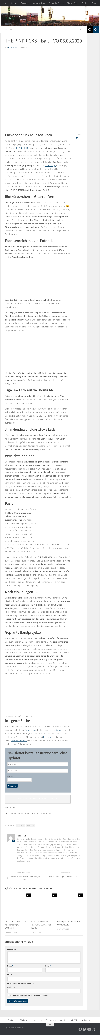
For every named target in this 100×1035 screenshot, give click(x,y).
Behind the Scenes (56, 3)
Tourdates (25, 3)
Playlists (85, 3)
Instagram (47, 737)
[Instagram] (93, 1029)
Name (10, 966)
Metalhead (12, 47)
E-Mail (10, 776)
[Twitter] (84, 1029)
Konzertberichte (38, 3)
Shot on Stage (73, 3)
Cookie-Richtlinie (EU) (68, 1020)
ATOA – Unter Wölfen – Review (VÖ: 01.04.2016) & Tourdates (41, 924)
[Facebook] (80, 1029)
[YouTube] (89, 1029)
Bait (18, 825)
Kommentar (12, 949)
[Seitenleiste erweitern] (96, 29)
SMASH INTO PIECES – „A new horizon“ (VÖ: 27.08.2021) (15, 924)
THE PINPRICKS (21, 148)
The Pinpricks (30, 825)
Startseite (12, 1020)
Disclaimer (24, 1020)
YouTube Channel (19, 740)
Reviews (14, 3)
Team (94, 3)
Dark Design (50, 165)
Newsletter (30, 730)
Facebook (56, 730)
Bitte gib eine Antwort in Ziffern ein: (20, 983)
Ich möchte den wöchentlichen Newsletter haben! (29, 995)
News (5, 3)
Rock (22, 825)
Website (10, 975)
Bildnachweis (87, 1020)
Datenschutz (51, 1020)
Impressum (37, 1020)
